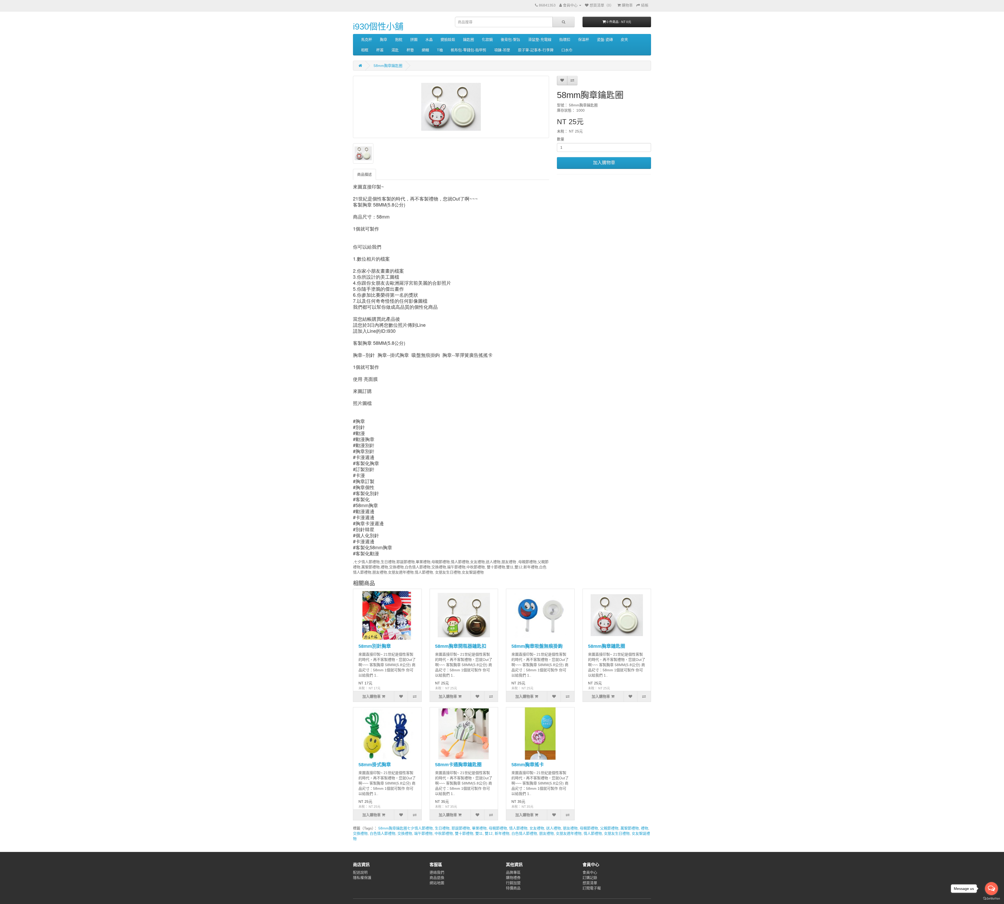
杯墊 (410, 50)
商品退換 (437, 878)
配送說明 (360, 872)
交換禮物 (360, 833)
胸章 (383, 39)
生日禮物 (442, 828)
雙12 (489, 833)
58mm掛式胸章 (374, 764)
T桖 (440, 50)
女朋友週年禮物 (568, 833)
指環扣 (564, 39)
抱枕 (398, 39)
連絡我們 (437, 872)
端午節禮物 (423, 833)
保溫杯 (583, 39)
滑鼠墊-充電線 (539, 39)
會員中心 (590, 872)
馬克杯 (366, 39)
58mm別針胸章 (374, 646)
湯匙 (395, 50)
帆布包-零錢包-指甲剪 (468, 50)
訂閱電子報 (592, 888)
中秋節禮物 (444, 833)
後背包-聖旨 (510, 39)
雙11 (479, 833)
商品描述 (364, 174)
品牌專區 (513, 872)
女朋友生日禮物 (617, 833)
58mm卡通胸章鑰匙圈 (458, 764)
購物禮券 (513, 878)
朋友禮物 (570, 828)
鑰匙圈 (468, 39)
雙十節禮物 (464, 833)
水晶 (429, 39)
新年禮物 (502, 833)
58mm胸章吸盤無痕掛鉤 (537, 646)
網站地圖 (437, 883)
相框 (364, 50)
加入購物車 (604, 162)
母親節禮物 (498, 828)
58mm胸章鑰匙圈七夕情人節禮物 (405, 828)
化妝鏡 (487, 39)
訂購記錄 (590, 878)
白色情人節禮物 (382, 833)
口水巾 (566, 50)
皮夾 (624, 39)
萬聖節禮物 (629, 828)
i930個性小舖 (378, 26)
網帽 (425, 50)
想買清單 (590, 883)
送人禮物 (553, 828)
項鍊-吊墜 (502, 50)
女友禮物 (536, 828)
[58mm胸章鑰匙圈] (451, 107)
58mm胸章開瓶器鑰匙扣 (460, 646)
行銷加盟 (513, 883)
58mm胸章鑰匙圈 (388, 66)
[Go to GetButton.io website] (991, 898)
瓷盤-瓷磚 (605, 39)
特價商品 (513, 888)
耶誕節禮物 (461, 828)
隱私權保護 (362, 878)
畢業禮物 (479, 828)
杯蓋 (380, 50)
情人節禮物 (518, 828)
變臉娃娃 (448, 39)
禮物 (644, 828)
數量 (560, 139)
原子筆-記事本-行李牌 (536, 50)
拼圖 (414, 39)
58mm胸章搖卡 (527, 764)
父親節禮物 (609, 828)
